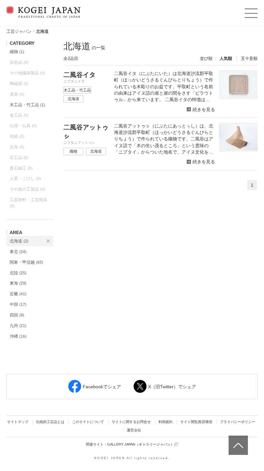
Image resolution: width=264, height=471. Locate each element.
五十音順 (249, 58)
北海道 (19, 241)
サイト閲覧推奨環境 (196, 422)
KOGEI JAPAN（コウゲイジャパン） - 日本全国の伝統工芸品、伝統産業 (42, 16)
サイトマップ (17, 422)
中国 (18, 304)
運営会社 (134, 430)
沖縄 (18, 336)
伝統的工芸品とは (50, 422)
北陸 (18, 272)
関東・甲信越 (26, 262)
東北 (18, 251)
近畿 (18, 293)
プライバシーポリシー (237, 422)
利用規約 (165, 422)
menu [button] (251, 11)
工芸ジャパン (19, 31)
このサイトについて (88, 422)
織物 (17, 51)
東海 (18, 283)
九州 (18, 325)
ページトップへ (237, 440)
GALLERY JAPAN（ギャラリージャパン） (140, 444)
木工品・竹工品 (27, 104)
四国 (17, 315)
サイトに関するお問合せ (131, 422)
